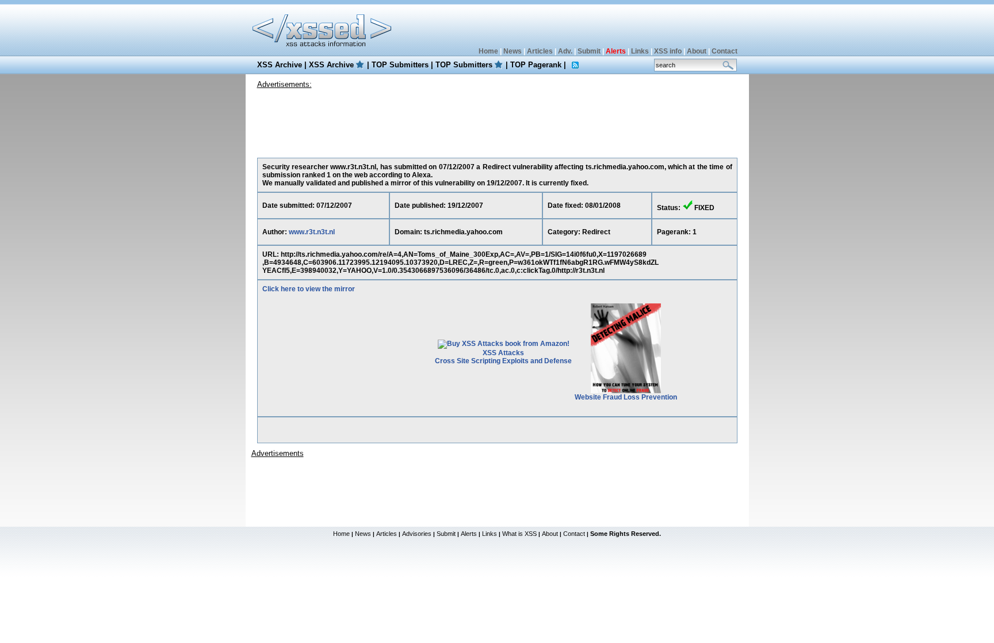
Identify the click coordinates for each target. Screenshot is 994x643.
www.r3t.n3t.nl (312, 232)
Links (640, 51)
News (512, 51)
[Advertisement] (497, 120)
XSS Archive (279, 64)
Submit (589, 51)
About (696, 51)
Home (488, 51)
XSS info (668, 51)
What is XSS (519, 533)
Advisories (416, 533)
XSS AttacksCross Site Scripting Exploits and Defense (503, 357)
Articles (540, 51)
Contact (724, 51)
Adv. (565, 51)
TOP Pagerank (535, 64)
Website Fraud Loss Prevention (626, 397)
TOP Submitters (400, 64)
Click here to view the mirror (308, 289)
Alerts (469, 533)
